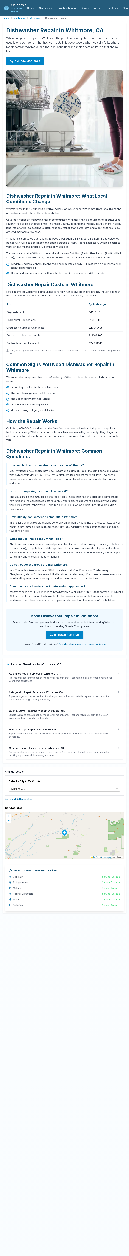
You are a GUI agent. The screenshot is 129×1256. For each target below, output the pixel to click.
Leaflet (95, 857)
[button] (64, 832)
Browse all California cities (18, 799)
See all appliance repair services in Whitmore (82, 644)
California (19, 18)
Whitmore (35, 18)
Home (6, 18)
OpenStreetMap (107, 857)
